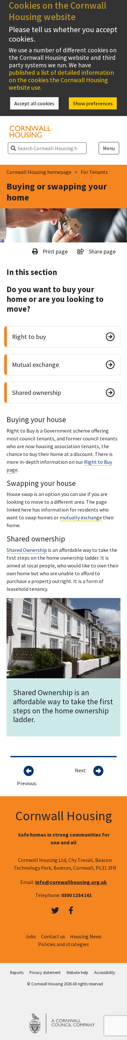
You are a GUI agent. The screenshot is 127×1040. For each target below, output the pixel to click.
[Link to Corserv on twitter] (55, 910)
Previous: (27, 783)
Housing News (86, 936)
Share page (101, 251)
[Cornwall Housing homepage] (30, 131)
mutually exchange (81, 517)
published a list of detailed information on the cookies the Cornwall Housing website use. (61, 80)
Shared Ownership (27, 550)
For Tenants (94, 172)
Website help (77, 972)
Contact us (53, 936)
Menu (109, 148)
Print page (54, 251)
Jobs (30, 936)
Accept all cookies (34, 103)
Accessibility (104, 972)
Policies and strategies (63, 944)
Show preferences (93, 103)
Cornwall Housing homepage (39, 172)
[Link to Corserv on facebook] (71, 910)
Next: (81, 770)
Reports (16, 972)
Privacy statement (45, 972)
